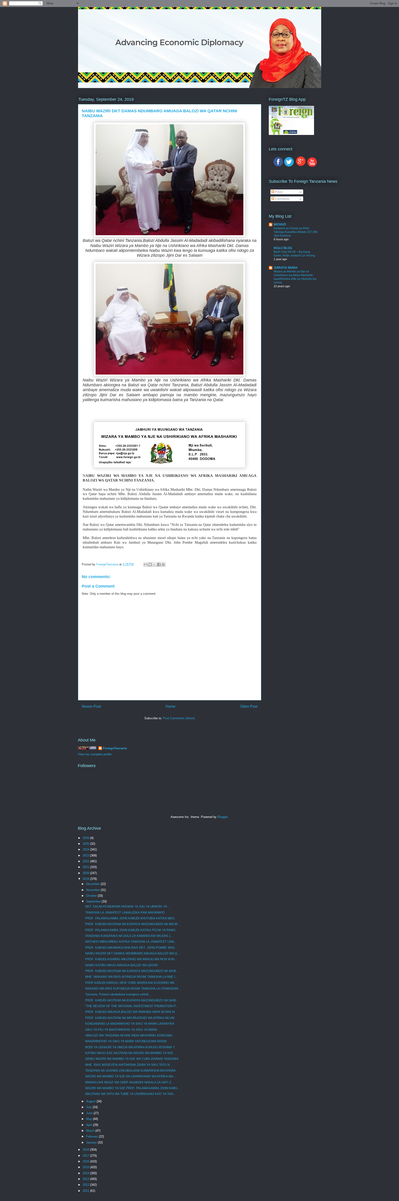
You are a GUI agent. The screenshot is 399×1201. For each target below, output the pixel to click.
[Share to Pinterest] (163, 564)
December (93, 884)
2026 (86, 838)
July (89, 1107)
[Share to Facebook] (159, 564)
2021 (86, 867)
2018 (86, 1149)
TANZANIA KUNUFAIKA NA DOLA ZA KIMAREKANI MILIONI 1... (129, 936)
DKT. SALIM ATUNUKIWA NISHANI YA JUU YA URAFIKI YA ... (128, 906)
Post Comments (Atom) (179, 718)
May (89, 1119)
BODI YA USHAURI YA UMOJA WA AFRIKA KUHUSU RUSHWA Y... (131, 1047)
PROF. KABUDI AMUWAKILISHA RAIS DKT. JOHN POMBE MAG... (131, 947)
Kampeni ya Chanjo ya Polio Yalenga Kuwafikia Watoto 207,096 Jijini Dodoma (295, 232)
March (90, 1130)
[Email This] (145, 564)
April (89, 1125)
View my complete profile (95, 754)
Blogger (222, 817)
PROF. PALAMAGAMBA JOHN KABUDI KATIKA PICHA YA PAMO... (131, 930)
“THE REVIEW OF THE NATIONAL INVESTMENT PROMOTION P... (131, 1006)
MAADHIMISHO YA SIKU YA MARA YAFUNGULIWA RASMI (126, 1041)
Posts (278, 192)
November (93, 890)
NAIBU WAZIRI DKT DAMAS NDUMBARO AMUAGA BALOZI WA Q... (132, 953)
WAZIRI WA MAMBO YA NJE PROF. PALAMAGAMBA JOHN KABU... (132, 1088)
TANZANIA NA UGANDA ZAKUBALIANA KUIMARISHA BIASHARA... (131, 1070)
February (92, 1136)
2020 (86, 873)
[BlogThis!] (150, 564)
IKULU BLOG (283, 248)
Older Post (248, 706)
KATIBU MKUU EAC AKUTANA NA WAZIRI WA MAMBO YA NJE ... (131, 1053)
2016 (86, 1161)
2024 (86, 849)
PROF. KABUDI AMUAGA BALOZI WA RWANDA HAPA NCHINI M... (131, 1012)
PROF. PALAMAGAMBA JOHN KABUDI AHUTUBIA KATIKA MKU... (131, 918)
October (92, 895)
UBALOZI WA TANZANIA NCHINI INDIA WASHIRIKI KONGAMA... (130, 1035)
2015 (86, 1167)
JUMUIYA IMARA (285, 267)
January (92, 1142)
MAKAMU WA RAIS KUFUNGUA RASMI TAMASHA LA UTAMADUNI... (133, 988)
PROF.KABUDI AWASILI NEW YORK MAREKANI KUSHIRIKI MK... (131, 983)
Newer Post (91, 706)
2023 (86, 855)
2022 (86, 861)
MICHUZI (280, 224)
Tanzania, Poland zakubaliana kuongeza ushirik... (118, 994)
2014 (86, 1173)
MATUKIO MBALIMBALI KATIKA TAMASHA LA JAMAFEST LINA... (131, 941)
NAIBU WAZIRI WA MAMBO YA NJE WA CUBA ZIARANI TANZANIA (131, 1059)
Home (170, 706)
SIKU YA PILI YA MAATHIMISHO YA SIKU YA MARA (121, 1029)
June (90, 1113)
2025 (86, 843)
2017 (86, 1155)
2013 (86, 1179)
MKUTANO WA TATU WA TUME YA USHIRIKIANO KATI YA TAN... (130, 1094)
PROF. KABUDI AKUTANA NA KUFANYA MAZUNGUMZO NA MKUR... (132, 924)
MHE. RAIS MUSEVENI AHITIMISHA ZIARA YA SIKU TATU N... (128, 1065)
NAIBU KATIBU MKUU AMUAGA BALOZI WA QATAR (121, 965)
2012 (86, 1184)
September (94, 901)
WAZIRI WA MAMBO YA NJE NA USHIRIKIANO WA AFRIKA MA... (130, 1076)
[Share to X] (154, 564)
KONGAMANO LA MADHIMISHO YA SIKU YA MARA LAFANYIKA (129, 1023)
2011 (86, 1190)
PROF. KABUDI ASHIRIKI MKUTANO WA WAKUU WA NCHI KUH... (131, 959)
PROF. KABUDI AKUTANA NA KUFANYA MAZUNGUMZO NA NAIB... (132, 971)
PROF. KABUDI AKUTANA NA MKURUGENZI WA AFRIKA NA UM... (131, 1018)
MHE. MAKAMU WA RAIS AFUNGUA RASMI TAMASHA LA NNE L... (131, 976)
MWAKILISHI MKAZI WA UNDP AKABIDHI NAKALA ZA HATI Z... (129, 1082)
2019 (86, 879)
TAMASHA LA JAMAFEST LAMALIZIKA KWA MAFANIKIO (125, 912)
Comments (282, 199)
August (91, 1101)
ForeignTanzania (115, 748)
